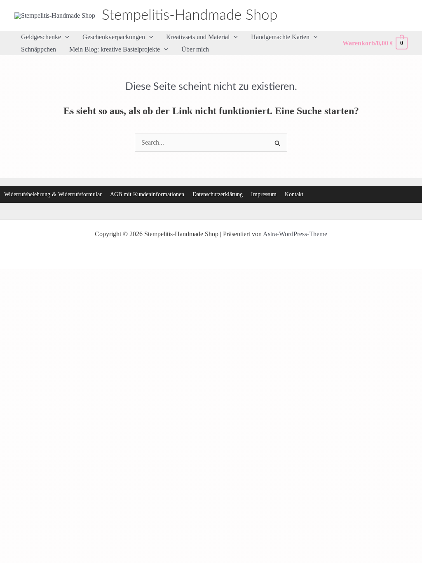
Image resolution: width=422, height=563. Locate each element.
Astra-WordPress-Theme (295, 233)
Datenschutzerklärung (217, 194)
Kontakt (294, 194)
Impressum (264, 194)
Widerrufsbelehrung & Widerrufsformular (53, 194)
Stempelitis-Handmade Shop (189, 15)
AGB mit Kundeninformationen (147, 194)
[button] (65, 37)
